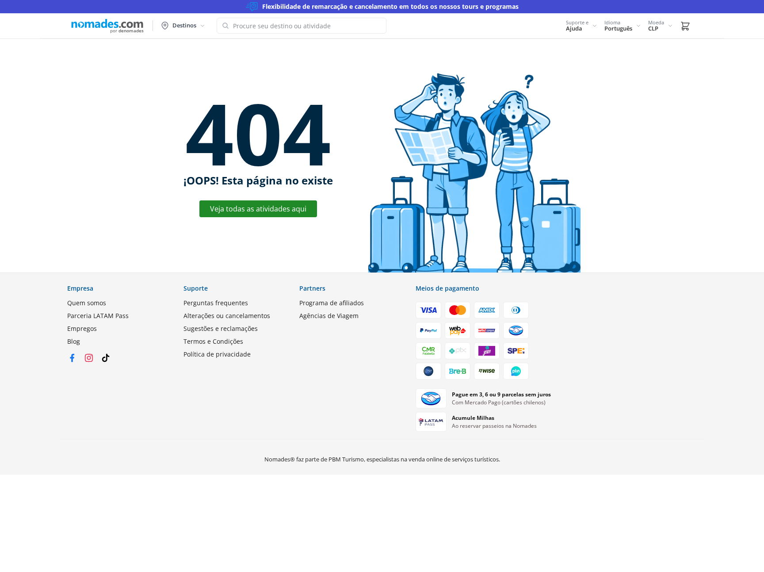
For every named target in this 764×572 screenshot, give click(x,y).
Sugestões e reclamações (220, 328)
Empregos (82, 328)
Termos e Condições (213, 341)
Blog (73, 341)
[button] (581, 25)
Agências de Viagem (329, 315)
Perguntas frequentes (215, 303)
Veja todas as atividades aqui (258, 209)
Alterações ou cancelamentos (226, 315)
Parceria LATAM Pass (98, 315)
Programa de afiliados (331, 303)
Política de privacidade (217, 354)
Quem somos (86, 303)
